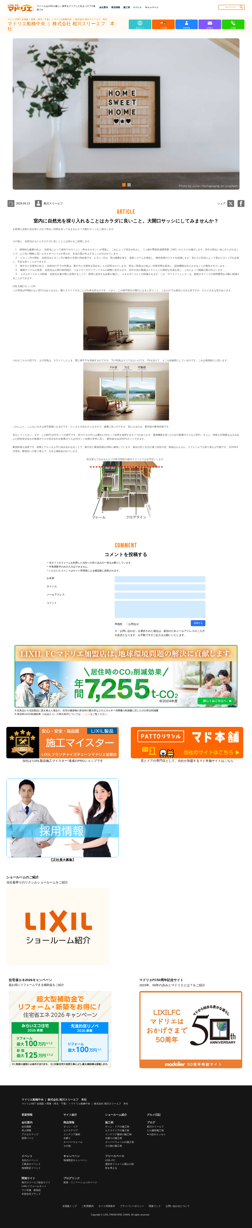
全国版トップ (69, 1206)
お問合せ (134, 624)
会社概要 (26, 1126)
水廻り (67, 1138)
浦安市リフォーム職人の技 (119, 1164)
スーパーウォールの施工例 (119, 1142)
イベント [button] (137, 7)
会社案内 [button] (103, 7)
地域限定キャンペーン (75, 1160)
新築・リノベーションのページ (80, 1182)
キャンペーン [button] (151, 7)
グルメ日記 (154, 1114)
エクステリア (70, 1130)
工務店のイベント (31, 1164)
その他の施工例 (113, 1145)
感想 (119, 624)
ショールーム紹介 (116, 1114)
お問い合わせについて (178, 1206)
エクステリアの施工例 (117, 1130)
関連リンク (155, 1206)
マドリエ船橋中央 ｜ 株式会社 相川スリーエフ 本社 (80, 19)
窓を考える (111, 1168)
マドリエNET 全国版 (18, 19)
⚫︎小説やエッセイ (156, 1134)
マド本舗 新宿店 (31, 1190)
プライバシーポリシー (132, 1206)
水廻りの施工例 (113, 1138)
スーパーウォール (73, 1142)
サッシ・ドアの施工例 (117, 1126)
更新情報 (27, 1114)
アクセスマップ (30, 1134)
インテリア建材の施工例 (118, 1134)
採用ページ (28, 1138)
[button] (123, 185)
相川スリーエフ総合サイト (36, 1182)
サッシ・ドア (70, 1126)
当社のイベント (30, 1160)
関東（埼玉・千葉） (41, 19)
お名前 (50, 578)
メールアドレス (56, 594)
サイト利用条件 (106, 1206)
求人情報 (26, 1130)
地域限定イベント (31, 1168)
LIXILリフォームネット (34, 1186)
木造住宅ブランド (31, 1193)
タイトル (52, 586)
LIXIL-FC (110, 1160)
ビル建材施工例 (155, 1130)
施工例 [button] (126, 7)
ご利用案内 (88, 1206)
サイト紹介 (70, 1114)
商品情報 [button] (115, 7)
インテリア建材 (71, 1134)
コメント (52, 602)
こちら (86, 714)
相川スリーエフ (155, 1126)
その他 (67, 1145)
